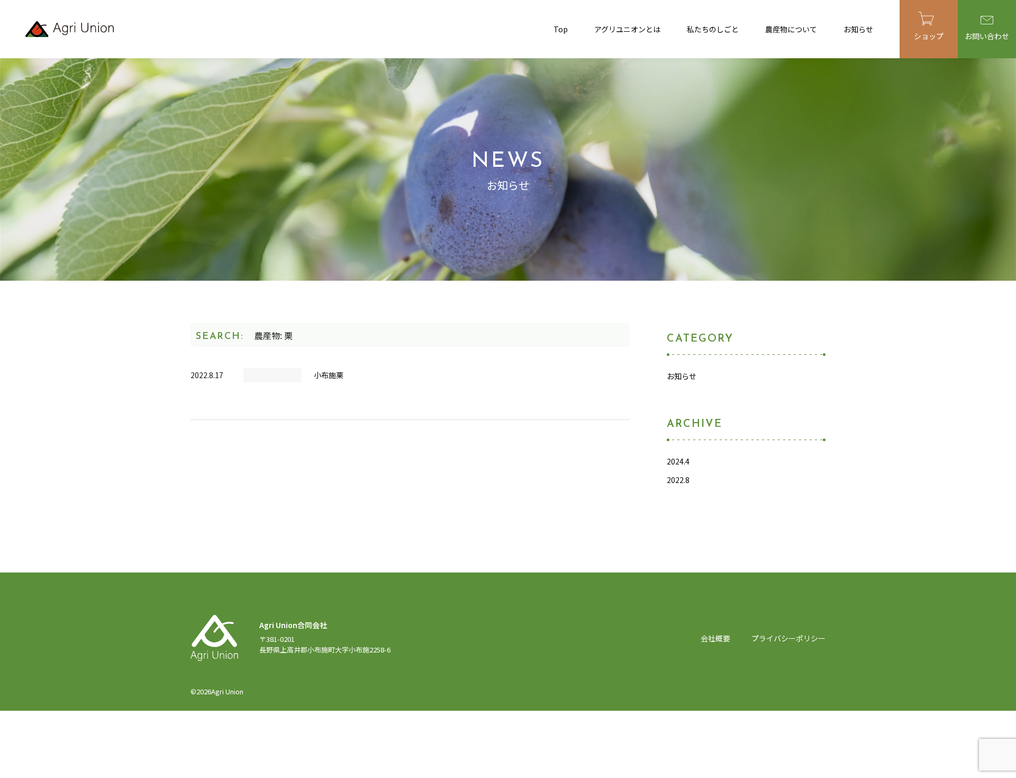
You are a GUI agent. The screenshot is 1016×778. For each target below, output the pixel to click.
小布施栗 (328, 375)
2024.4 (678, 461)
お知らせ (858, 29)
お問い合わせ (987, 36)
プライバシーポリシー (788, 638)
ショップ (929, 36)
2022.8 (678, 480)
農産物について (791, 29)
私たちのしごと (713, 29)
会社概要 (715, 638)
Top (561, 29)
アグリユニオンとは (627, 29)
